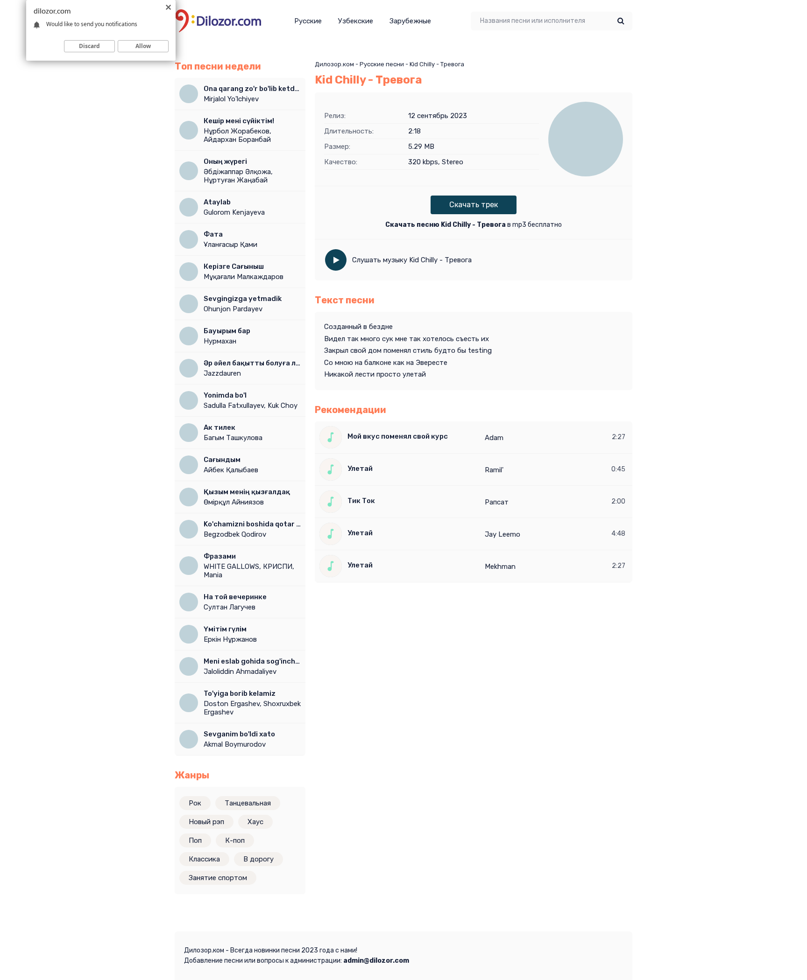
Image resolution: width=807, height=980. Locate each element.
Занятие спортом (218, 878)
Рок (195, 803)
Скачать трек (473, 204)
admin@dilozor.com (376, 961)
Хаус (255, 822)
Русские (308, 21)
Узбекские (355, 21)
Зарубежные (410, 21)
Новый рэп (206, 822)
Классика (204, 859)
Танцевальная (248, 803)
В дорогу (258, 859)
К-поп (235, 840)
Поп (195, 840)
